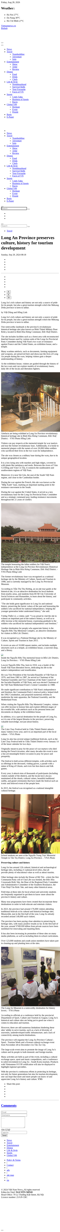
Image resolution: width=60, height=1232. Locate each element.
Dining (10, 72)
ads (8, 1170)
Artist (14, 67)
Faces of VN (18, 92)
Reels (9, 114)
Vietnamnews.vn (8, 26)
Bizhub (4, 28)
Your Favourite (19, 89)
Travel (9, 52)
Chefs (14, 79)
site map (10, 1175)
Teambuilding (18, 54)
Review (15, 69)
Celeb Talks (17, 97)
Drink (14, 77)
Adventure (17, 57)
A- (9, 292)
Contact (10, 1165)
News (9, 49)
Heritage (16, 107)
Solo (14, 59)
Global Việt (12, 104)
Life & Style (12, 82)
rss (8, 1180)
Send (4, 1135)
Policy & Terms (14, 1160)
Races (15, 102)
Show (14, 64)
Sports (9, 94)
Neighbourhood (19, 84)
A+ (9, 298)
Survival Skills (18, 87)
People (15, 112)
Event (14, 109)
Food (14, 74)
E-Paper (10, 117)
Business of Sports (20, 99)
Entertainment (13, 62)
